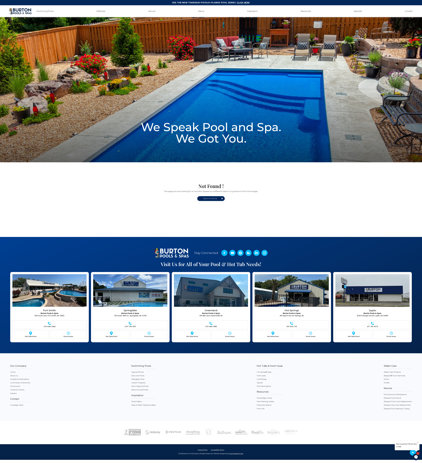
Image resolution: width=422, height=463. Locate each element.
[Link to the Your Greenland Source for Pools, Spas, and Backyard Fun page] (211, 291)
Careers (13, 393)
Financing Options (264, 405)
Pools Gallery (136, 401)
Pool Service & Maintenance (395, 394)
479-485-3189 (211, 326)
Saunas (260, 383)
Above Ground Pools (139, 390)
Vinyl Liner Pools (137, 376)
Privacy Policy (203, 450)
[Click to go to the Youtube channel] (232, 253)
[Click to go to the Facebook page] (224, 253)
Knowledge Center (264, 398)
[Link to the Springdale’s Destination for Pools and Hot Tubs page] (130, 291)
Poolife (386, 383)
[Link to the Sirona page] (291, 432)
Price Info (261, 409)
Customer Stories (17, 390)
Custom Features (138, 383)
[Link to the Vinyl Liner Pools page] (224, 432)
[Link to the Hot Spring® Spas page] (152, 432)
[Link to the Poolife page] (258, 432)
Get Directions (31, 336)
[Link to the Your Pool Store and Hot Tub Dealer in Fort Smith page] (49, 291)
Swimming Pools (141, 365)
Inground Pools (137, 372)
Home (12, 372)
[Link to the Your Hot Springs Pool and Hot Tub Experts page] (292, 291)
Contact (14, 398)
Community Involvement (20, 383)
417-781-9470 (372, 326)
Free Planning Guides (265, 401)
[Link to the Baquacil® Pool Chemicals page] (274, 432)
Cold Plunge (262, 379)
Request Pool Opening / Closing (397, 409)
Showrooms (15, 386)
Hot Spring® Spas (264, 372)
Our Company (18, 365)
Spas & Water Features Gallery (143, 405)
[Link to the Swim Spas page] (241, 432)
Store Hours (68, 336)
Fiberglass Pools (137, 379)
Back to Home (210, 198)
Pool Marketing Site (236, 453)
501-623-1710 (292, 326)
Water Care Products (392, 372)
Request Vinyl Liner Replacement (397, 405)
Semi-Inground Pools (139, 386)
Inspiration (137, 395)
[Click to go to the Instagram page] (240, 253)
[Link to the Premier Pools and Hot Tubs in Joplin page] (372, 291)
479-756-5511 (130, 326)
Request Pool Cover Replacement (398, 401)
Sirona (386, 379)
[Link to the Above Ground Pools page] (193, 432)
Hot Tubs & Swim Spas (270, 365)
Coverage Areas (16, 405)
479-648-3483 (49, 326)
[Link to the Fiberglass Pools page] (208, 432)
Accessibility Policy (217, 450)
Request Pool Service (392, 398)
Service (388, 388)
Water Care (390, 365)
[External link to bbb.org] (132, 432)
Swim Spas (261, 376)
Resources (263, 391)
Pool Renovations (264, 386)
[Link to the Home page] (172, 253)
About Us (14, 376)
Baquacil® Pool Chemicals (394, 376)
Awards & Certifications (19, 379)
